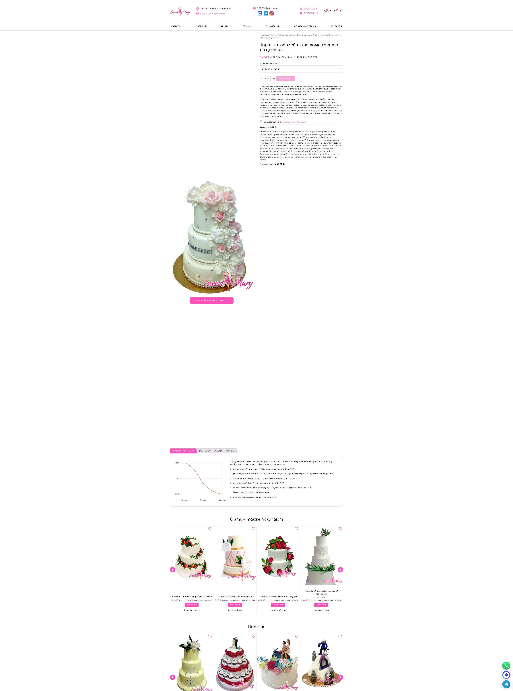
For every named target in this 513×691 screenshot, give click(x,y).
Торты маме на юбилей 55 (281, 146)
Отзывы (247, 26)
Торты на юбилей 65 (279, 151)
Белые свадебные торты (285, 132)
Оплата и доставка (305, 26)
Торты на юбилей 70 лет (303, 151)
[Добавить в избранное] (210, 529)
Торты (273, 35)
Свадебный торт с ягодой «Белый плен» (191, 597)
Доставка (204, 451)
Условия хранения (183, 451)
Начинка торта (268, 63)
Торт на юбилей (298, 140)
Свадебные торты (269, 137)
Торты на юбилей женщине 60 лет (314, 154)
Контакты (336, 26)
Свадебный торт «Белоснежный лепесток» (321, 592)
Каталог (175, 26)
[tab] (183, 450)
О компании (273, 26)
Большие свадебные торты (313, 132)
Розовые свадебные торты (321, 135)
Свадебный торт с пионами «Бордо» (278, 597)
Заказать (191, 605)
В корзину (286, 79)
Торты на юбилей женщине (282, 154)
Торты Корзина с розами (309, 143)
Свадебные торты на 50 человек (296, 137)
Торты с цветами (286, 35)
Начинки (201, 26)
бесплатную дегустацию (293, 122)
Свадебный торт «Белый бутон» (235, 597)
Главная (264, 35)
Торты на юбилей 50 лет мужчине (291, 149)
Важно (230, 451)
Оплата (218, 451)
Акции (224, 26)
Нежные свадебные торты (293, 135)
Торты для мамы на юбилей (282, 143)
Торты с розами (304, 35)
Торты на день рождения (308, 146)
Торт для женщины (279, 140)
